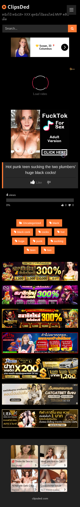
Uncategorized (32, 223)
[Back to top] (68, 495)
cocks (45, 231)
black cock (23, 231)
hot (62, 231)
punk (39, 241)
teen (33, 250)
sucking (58, 241)
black (56, 223)
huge (21, 241)
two (49, 250)
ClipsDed (17, 6)
